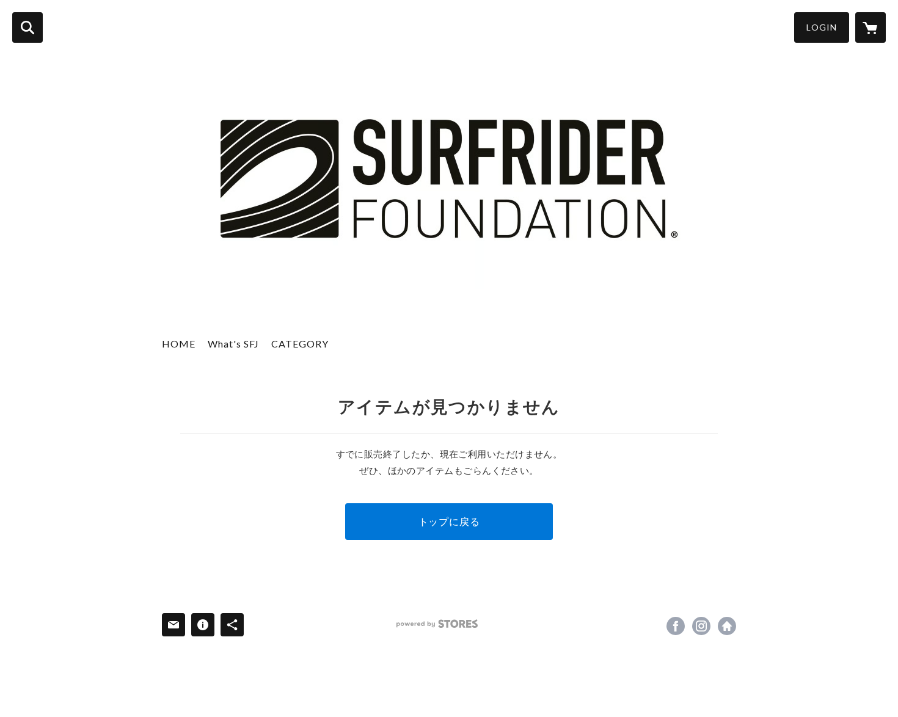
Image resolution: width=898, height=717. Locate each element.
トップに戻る (449, 521)
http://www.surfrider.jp (727, 626)
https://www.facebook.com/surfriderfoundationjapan (675, 626)
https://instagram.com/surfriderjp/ (701, 626)
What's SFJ (233, 343)
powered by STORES (437, 623)
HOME (178, 343)
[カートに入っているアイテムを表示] (870, 27)
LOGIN (821, 27)
